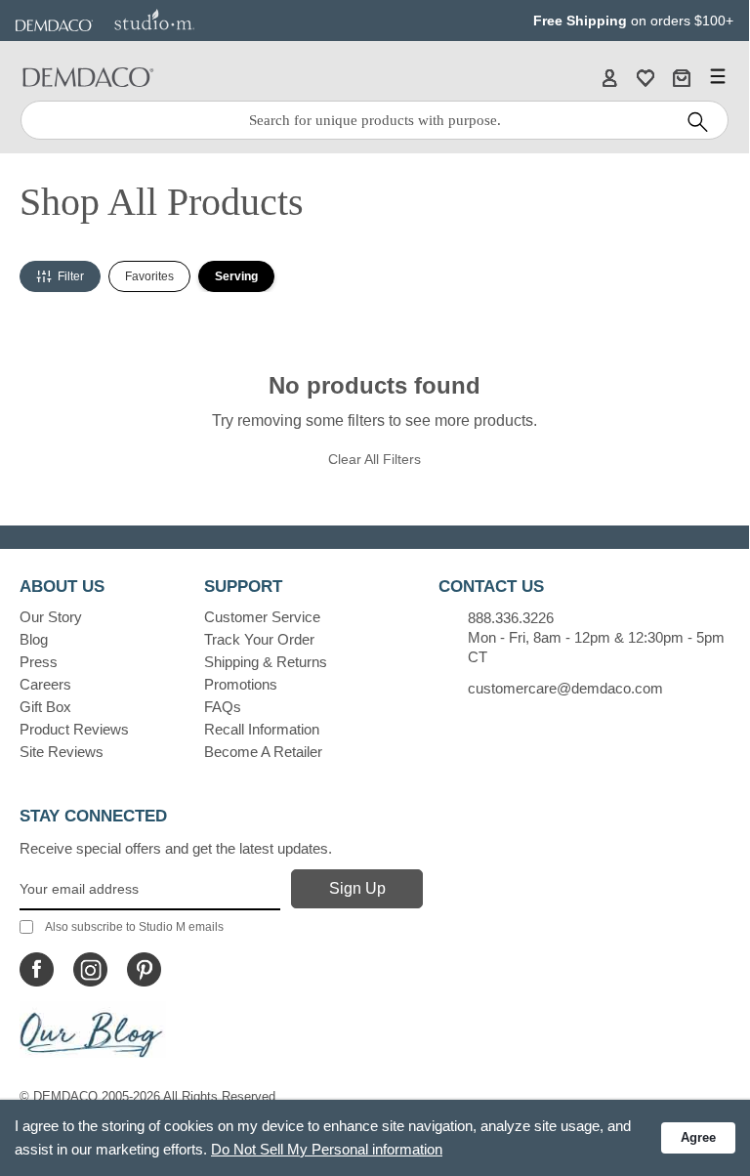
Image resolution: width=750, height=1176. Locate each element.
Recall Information (261, 729)
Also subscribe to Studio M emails (134, 927)
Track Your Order (259, 639)
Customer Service (262, 617)
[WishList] (645, 77)
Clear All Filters (374, 459)
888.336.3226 (511, 617)
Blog (34, 639)
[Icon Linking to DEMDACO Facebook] (37, 969)
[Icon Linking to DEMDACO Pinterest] (144, 969)
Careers (45, 684)
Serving (236, 276)
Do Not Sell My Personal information (326, 1149)
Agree (698, 1137)
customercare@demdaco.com (565, 688)
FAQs (222, 706)
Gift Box (45, 706)
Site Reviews (62, 751)
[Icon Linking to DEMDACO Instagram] (90, 969)
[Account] (609, 77)
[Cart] (681, 77)
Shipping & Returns (265, 661)
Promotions (240, 684)
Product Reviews (74, 729)
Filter (71, 276)
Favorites (149, 276)
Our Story (51, 617)
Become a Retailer (263, 751)
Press (39, 661)
